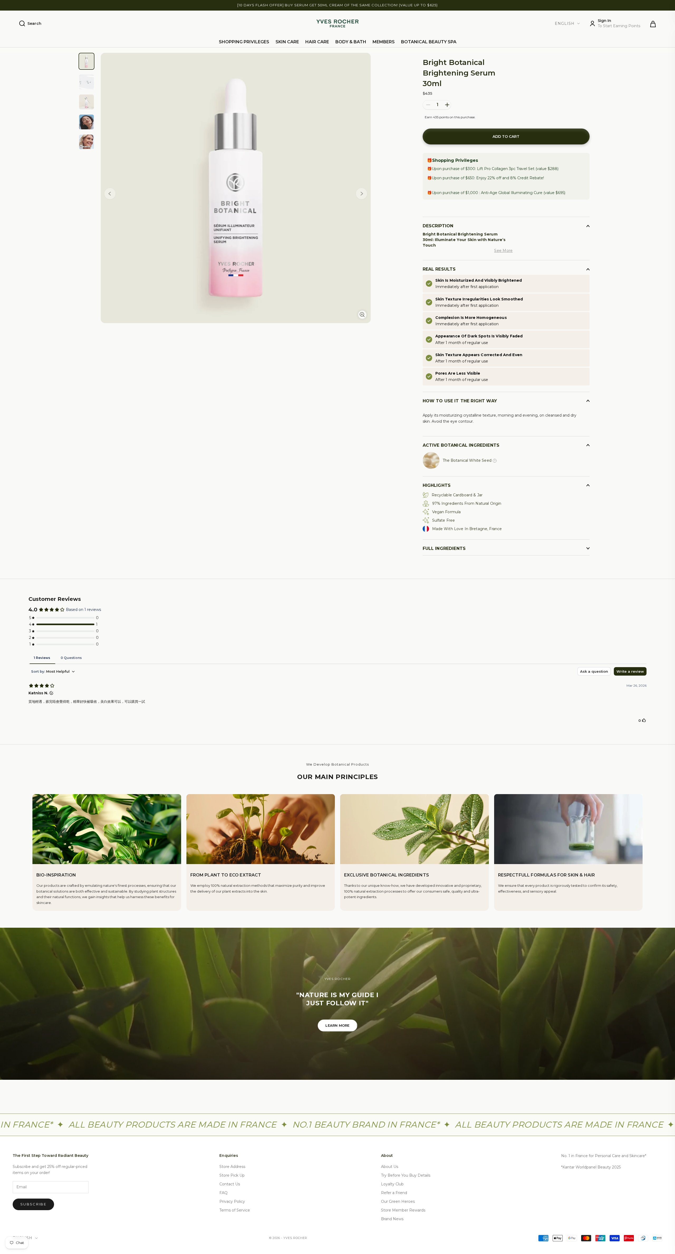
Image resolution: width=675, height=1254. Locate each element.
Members (384, 42)
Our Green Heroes (398, 1201)
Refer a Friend (394, 1192)
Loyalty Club (392, 1184)
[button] (361, 194)
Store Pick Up (232, 1175)
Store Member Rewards (403, 1210)
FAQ (223, 1192)
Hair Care (317, 42)
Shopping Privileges (244, 42)
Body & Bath (350, 42)
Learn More (337, 1025)
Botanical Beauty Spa (428, 42)
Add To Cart (506, 136)
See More (503, 250)
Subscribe (33, 1204)
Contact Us (229, 1184)
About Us (389, 1166)
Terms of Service (234, 1210)
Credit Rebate (530, 178)
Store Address (232, 1166)
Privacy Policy (232, 1201)
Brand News (392, 1219)
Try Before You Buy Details (405, 1175)
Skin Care (287, 42)
